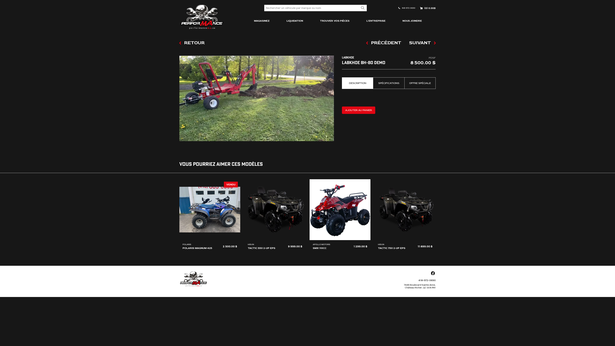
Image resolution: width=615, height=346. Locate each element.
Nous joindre (412, 20)
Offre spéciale (420, 83)
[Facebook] (433, 274)
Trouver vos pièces (334, 20)
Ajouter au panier (358, 110)
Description (357, 83)
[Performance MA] (201, 17)
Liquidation (295, 20)
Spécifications (388, 83)
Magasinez (262, 20)
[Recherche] (362, 8)
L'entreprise (375, 20)
